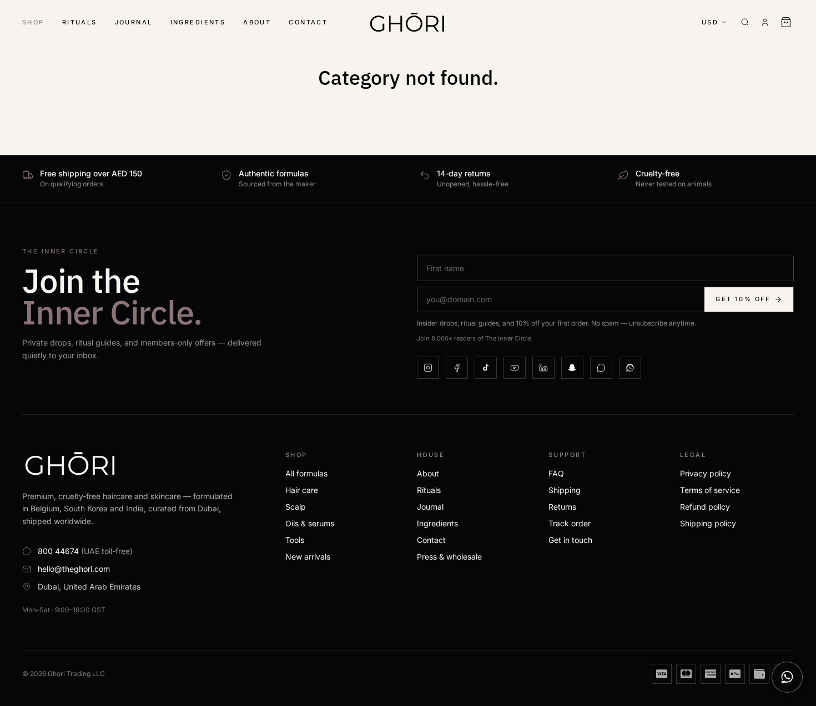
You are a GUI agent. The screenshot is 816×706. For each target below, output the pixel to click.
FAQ (556, 473)
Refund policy (705, 506)
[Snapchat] (572, 368)
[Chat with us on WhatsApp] (787, 677)
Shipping (564, 490)
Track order (569, 523)
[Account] (764, 22)
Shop (33, 22)
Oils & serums (309, 523)
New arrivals (307, 556)
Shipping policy (708, 523)
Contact (308, 22)
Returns (562, 506)
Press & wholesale (449, 556)
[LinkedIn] (543, 368)
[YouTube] (514, 368)
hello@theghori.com (74, 568)
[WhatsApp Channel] (630, 368)
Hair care (301, 490)
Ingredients (198, 22)
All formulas (306, 473)
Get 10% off (743, 299)
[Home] (408, 22)
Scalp (295, 506)
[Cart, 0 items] (787, 22)
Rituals (79, 22)
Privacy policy (705, 473)
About (257, 22)
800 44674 (85, 551)
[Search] (745, 22)
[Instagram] (428, 368)
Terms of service (710, 490)
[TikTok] (486, 368)
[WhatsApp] (601, 368)
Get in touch (570, 540)
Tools (294, 540)
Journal (134, 22)
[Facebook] (457, 368)
